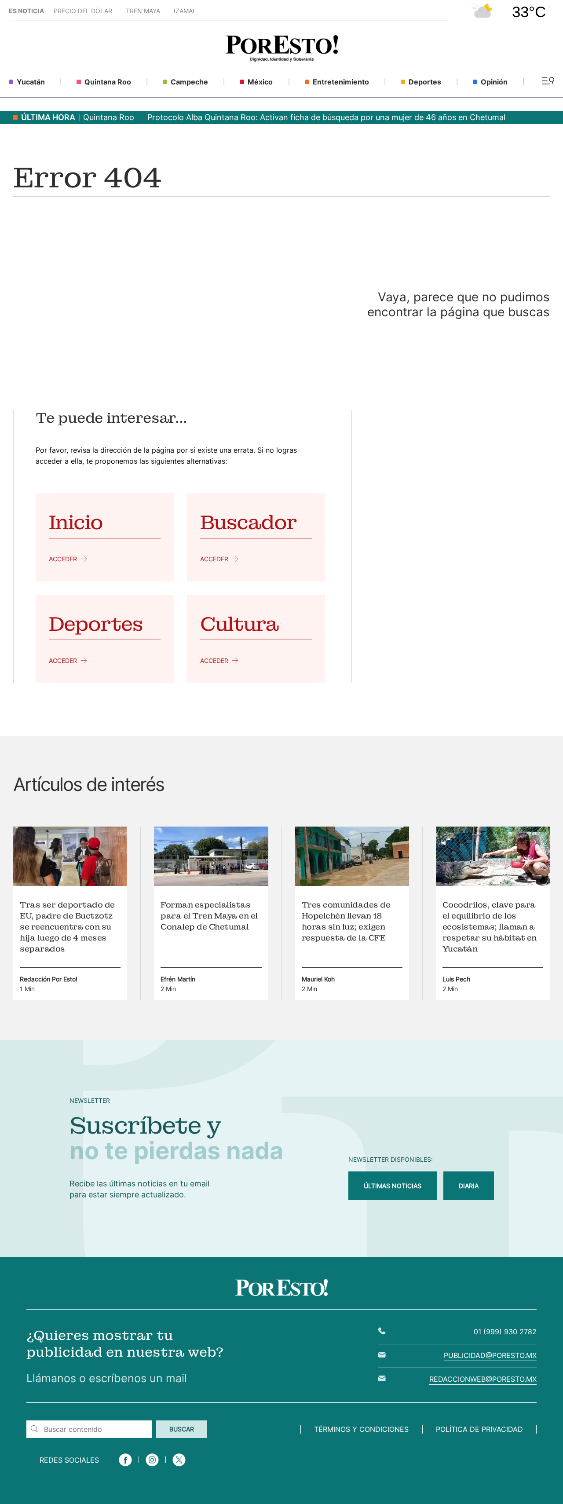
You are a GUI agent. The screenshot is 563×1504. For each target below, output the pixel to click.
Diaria (469, 1185)
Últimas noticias (392, 1185)
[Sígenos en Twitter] (179, 1467)
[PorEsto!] (282, 59)
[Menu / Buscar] (547, 81)
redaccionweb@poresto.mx (483, 1379)
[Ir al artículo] (70, 883)
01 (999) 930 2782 (505, 1331)
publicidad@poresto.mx (490, 1355)
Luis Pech (456, 979)
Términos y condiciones (361, 1429)
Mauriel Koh (318, 979)
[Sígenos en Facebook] (125, 1467)
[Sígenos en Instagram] (152, 1467)
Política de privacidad (479, 1429)
